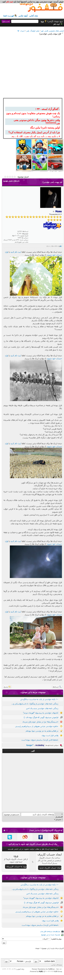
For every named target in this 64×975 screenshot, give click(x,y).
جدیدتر (58, 819)
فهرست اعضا (8, 15)
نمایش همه (35, 830)
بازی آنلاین (33, 15)
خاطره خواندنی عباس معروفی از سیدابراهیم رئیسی (36, 726)
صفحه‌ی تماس (56, 965)
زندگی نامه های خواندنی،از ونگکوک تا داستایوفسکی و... (34, 703)
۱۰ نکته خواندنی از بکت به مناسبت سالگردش (39, 699)
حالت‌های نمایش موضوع (11, 181)
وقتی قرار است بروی (50, 735)
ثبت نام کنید (15, 252)
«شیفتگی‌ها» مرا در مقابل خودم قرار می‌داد (40, 722)
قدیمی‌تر (59, 816)
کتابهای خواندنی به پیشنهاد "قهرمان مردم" (40, 713)
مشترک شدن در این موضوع (50, 935)
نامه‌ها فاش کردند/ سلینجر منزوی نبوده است (39, 740)
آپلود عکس (23, 15)
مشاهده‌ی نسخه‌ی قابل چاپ (50, 931)
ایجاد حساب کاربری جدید (50, 868)
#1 (61, 246)
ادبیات (22, 31)
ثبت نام (57, 24)
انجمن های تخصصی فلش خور (52, 31)
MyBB (41, 971)
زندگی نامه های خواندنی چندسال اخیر (42, 708)
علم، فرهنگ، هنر (32, 31)
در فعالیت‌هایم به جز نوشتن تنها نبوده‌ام (42, 731)
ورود (42, 21)
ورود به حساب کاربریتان (16, 866)
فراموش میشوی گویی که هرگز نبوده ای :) (41, 717)
